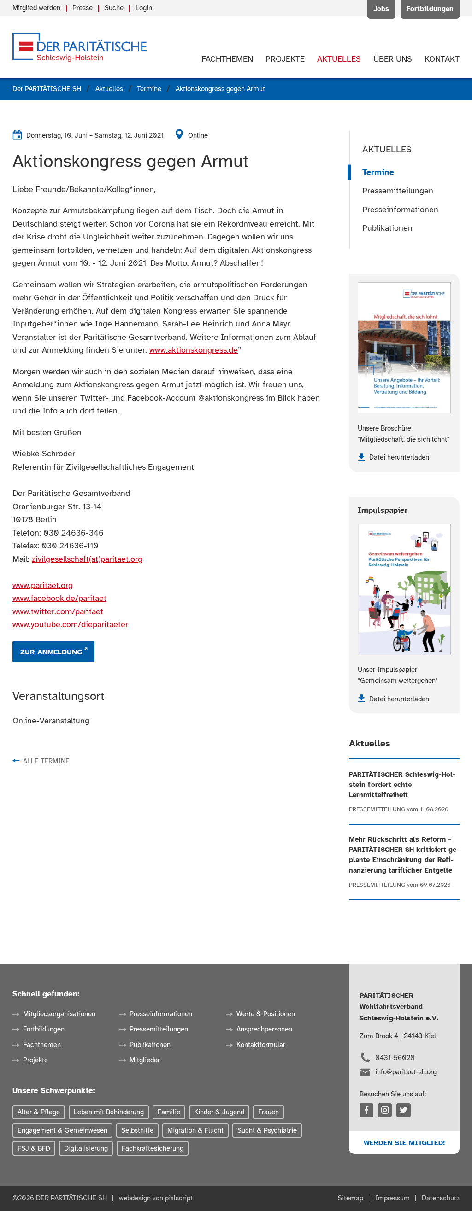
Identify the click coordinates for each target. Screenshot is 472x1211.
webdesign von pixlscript (156, 1198)
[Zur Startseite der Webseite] (79, 47)
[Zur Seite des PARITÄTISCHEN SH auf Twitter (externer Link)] (403, 1110)
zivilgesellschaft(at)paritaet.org (87, 559)
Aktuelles (387, 149)
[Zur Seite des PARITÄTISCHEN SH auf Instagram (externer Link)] (385, 1110)
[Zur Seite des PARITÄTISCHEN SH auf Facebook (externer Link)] (366, 1110)
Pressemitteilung (377, 809)
